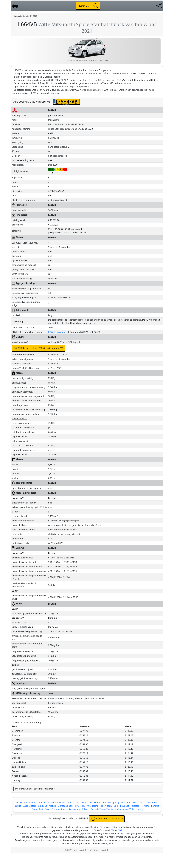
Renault (155, 805)
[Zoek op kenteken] (96, 5)
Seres (48, 809)
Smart (63, 809)
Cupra (70, 802)
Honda (97, 802)
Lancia (141, 802)
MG (77, 805)
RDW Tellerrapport (57, 332)
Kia (134, 802)
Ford (90, 802)
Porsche (145, 805)
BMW (47, 802)
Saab (34, 809)
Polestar (135, 805)
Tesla (102, 809)
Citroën (61, 802)
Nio (101, 805)
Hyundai (107, 802)
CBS (120, 830)
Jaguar (121, 802)
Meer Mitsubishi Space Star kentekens (35, 788)
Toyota (109, 809)
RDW (111, 830)
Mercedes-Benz (66, 805)
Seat (41, 809)
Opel (116, 805)
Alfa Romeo (30, 802)
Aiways (18, 802)
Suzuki (94, 809)
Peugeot (124, 805)
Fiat (84, 802)
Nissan (108, 805)
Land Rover (152, 802)
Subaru (85, 809)
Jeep (129, 802)
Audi (40, 802)
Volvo (132, 809)
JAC (114, 802)
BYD (53, 802)
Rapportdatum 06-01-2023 (109, 818)
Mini (83, 805)
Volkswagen (121, 809)
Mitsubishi (92, 805)
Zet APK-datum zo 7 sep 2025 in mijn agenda (37, 348)
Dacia (77, 802)
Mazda (52, 805)
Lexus (18, 805)
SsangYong (74, 809)
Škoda (55, 809)
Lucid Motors (29, 805)
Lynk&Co (42, 805)
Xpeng (140, 809)
